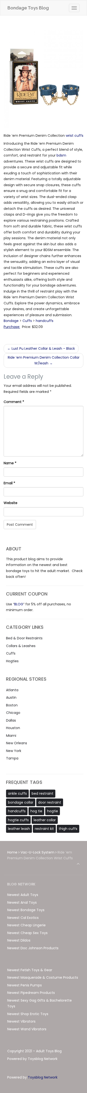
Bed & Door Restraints (24, 638)
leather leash (19, 828)
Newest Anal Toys (22, 902)
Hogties (12, 661)
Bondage (11, 320)
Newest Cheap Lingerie (26, 925)
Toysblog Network (43, 1077)
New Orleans (16, 743)
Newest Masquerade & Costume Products (42, 977)
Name (10, 463)
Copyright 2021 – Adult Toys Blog (34, 1051)
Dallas (11, 720)
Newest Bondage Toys (25, 910)
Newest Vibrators (21, 1021)
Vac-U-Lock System (37, 852)
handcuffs (44, 320)
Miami (11, 735)
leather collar (45, 820)
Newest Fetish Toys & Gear (29, 970)
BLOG (18, 604)
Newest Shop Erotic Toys (27, 1013)
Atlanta (12, 690)
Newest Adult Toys (22, 894)
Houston (13, 727)
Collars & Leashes (21, 645)
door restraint (49, 802)
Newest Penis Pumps (24, 985)
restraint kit (44, 828)
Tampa (12, 758)
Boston (12, 705)
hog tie (36, 811)
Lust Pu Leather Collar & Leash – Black (41, 348)
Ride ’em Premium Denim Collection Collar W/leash (44, 360)
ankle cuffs (17, 793)
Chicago (13, 712)
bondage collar (20, 802)
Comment (14, 401)
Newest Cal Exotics (23, 917)
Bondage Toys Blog (28, 7)
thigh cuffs (68, 828)
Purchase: (12, 326)
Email (9, 483)
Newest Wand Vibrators (26, 1029)
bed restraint (42, 793)
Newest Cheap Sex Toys (27, 932)
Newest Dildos (18, 940)
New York (13, 750)
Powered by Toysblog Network (32, 1058)
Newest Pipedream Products (31, 992)
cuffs (78, 135)
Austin (11, 697)
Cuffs (27, 320)
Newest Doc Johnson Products (32, 948)
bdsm (61, 155)
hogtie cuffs (18, 820)
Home (12, 852)
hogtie (52, 811)
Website (10, 502)
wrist (70, 135)
